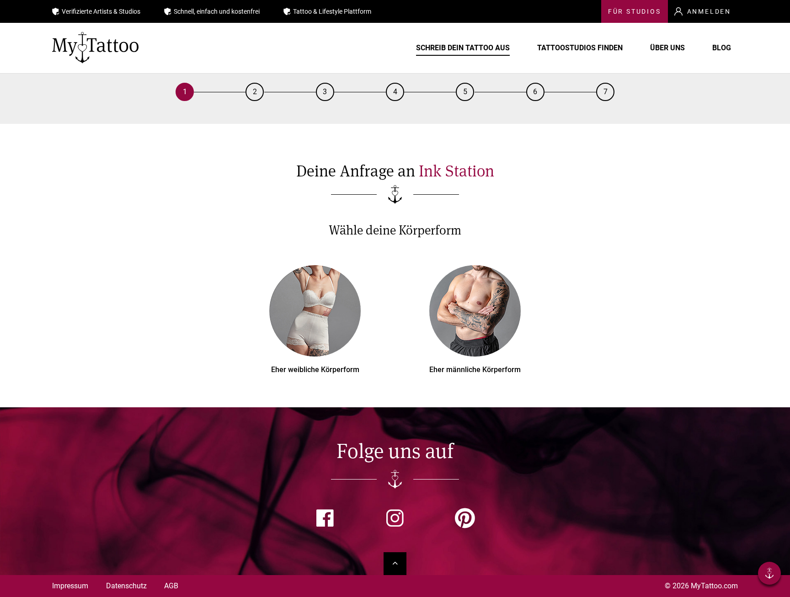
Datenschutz (126, 585)
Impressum (70, 585)
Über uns (667, 47)
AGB (171, 585)
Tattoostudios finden (580, 47)
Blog (721, 47)
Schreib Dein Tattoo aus (463, 47)
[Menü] (769, 575)
